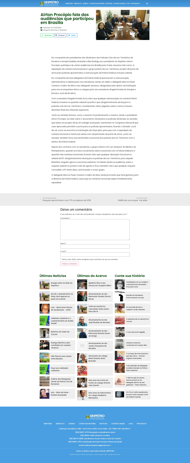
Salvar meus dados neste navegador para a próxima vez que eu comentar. (90, 259)
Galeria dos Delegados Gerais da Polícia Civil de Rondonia (61, 381)
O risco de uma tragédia (135, 332)
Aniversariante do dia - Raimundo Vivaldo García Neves (100, 296)
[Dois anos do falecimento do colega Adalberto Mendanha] (82, 395)
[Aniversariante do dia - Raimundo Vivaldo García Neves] (82, 296)
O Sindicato (62, 30)
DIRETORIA (69, 3)
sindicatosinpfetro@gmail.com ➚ (97, 445)
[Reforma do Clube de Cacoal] (44, 333)
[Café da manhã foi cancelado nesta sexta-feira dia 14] (82, 309)
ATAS (128, 3)
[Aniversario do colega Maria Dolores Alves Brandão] (82, 358)
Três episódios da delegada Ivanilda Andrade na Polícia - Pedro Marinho (137, 368)
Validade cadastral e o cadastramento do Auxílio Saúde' (62, 321)
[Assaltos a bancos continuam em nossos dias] (120, 344)
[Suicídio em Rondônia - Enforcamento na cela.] (120, 296)
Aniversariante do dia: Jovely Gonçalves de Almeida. (98, 346)
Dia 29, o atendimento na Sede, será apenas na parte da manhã (62, 296)
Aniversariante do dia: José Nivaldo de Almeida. (99, 321)
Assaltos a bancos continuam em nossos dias (136, 344)
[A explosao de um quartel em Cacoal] (120, 320)
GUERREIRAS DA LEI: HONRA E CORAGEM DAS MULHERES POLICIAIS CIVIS (137, 284)
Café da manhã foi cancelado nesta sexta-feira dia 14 (99, 309)
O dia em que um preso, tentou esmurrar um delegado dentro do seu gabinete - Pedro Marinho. (136, 381)
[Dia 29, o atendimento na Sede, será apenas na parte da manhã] (44, 296)
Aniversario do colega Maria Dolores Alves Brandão (98, 358)
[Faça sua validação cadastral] (44, 369)
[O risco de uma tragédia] (120, 332)
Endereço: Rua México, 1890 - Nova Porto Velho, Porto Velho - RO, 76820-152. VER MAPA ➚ (95, 429)
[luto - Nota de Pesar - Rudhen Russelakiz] (44, 394)
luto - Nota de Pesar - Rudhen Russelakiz (60, 393)
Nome (63, 243)
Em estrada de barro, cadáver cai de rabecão (135, 308)
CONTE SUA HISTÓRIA (97, 3)
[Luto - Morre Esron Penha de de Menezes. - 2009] (44, 309)
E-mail (63, 251)
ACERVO (86, 3)
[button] (47, 35)
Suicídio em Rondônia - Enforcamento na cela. (135, 296)
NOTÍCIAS (108, 3)
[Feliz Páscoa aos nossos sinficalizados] (44, 357)
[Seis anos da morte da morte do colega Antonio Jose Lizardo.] (82, 382)
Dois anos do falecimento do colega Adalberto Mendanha (100, 395)
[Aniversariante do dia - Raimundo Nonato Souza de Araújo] (82, 333)
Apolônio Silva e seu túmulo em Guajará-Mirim (100, 284)
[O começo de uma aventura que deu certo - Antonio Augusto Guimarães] (120, 356)
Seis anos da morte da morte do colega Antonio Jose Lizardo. (99, 382)
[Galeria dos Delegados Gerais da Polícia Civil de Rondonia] (44, 381)
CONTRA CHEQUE (119, 3)
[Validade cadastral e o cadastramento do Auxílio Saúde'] (44, 321)
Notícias (54, 30)
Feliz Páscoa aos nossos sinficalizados (61, 357)
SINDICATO (78, 3)
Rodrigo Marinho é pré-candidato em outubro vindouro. (61, 345)
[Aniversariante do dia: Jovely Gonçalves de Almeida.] (82, 346)
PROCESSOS (135, 3)
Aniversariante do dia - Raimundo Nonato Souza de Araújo (99, 333)
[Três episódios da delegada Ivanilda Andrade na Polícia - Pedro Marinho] (120, 368)
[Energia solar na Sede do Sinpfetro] (44, 284)
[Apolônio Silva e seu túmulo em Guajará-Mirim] (82, 284)
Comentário (65, 218)
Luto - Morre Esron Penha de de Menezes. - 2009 (61, 308)
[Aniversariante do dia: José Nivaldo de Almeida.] (82, 321)
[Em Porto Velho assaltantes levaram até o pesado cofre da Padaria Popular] (120, 394)
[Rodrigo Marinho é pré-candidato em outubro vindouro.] (44, 345)
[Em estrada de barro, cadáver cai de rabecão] (120, 308)
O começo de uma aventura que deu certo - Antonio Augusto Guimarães (137, 355)
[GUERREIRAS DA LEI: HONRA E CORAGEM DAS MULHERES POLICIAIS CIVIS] (120, 284)
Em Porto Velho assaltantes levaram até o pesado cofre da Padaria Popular (137, 394)
